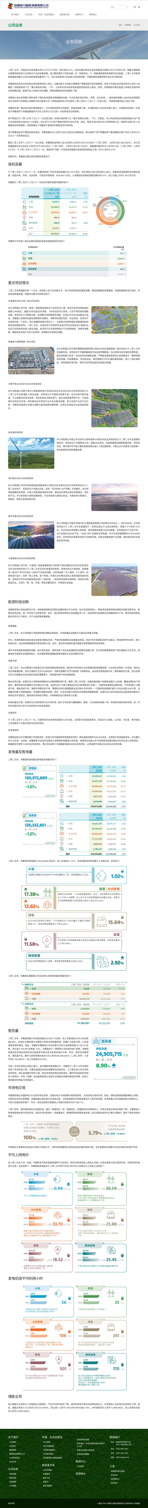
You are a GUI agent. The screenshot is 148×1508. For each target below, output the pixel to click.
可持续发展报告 (49, 1450)
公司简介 (12, 1446)
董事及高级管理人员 (17, 1454)
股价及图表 (47, 1485)
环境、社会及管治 (46, 14)
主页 (120, 25)
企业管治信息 (14, 1457)
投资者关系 (65, 14)
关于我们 (15, 14)
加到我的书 (115, 1479)
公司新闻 (80, 1466)
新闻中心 (79, 14)
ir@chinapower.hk (122, 1457)
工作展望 (12, 1485)
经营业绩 (12, 1478)
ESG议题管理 (48, 1446)
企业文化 (12, 1461)
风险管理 (12, 1481)
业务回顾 (12, 1474)
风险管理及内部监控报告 (52, 1457)
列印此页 (114, 1483)
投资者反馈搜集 (83, 1454)
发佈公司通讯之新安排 (85, 1450)
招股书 (45, 1481)
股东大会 (46, 1478)
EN (135, 7)
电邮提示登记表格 (118, 1471)
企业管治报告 (48, 1454)
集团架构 (12, 1450)
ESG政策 (46, 1442)
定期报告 (46, 1474)
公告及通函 (47, 1470)
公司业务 (28, 14)
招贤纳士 (93, 14)
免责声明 (11, 1503)
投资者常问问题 (83, 1439)
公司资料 (12, 1442)
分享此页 (114, 1475)
